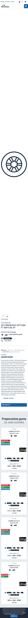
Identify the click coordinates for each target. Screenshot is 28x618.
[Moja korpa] (25, 2)
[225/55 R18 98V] (14, 582)
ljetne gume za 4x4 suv (11, 352)
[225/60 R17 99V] (14, 493)
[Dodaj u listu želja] (3, 316)
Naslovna (3, 350)
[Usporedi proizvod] (7, 316)
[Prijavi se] (19, 2)
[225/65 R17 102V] (14, 448)
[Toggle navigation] (26, 6)
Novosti (7, 1)
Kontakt (2, 1)
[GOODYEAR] (4, 319)
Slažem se (14, 616)
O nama (12, 1)
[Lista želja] (22, 2)
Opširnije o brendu (8, 398)
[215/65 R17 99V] (14, 537)
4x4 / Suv (10, 350)
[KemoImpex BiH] (7, 6)
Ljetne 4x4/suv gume (15, 334)
